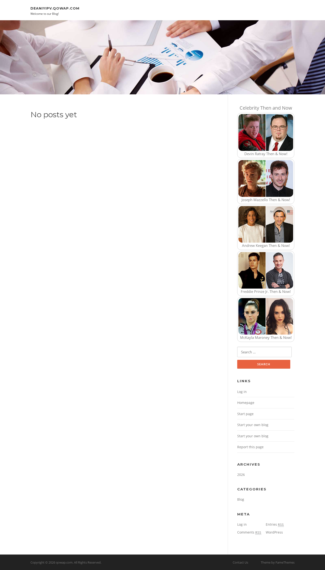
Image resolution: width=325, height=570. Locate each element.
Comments (249, 532)
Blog (240, 499)
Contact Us (240, 562)
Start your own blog (252, 424)
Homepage (245, 402)
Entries (275, 524)
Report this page (250, 447)
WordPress (274, 532)
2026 (241, 474)
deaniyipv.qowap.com (54, 8)
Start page (245, 414)
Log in (242, 391)
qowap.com (64, 562)
